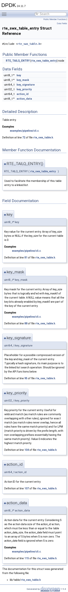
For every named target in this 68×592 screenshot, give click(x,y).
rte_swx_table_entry (44, 60)
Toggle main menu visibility (5, 14)
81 (25, 257)
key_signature (26, 84)
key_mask (23, 79)
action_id (23, 94)
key (19, 75)
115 (26, 558)
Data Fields (62, 23)
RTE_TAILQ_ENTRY (18, 60)
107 (26, 488)
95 (25, 378)
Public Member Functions (54, 19)
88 (25, 323)
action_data (24, 98)
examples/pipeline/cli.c (24, 130)
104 (26, 449)
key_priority (24, 89)
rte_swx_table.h (28, 43)
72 (23, 137)
